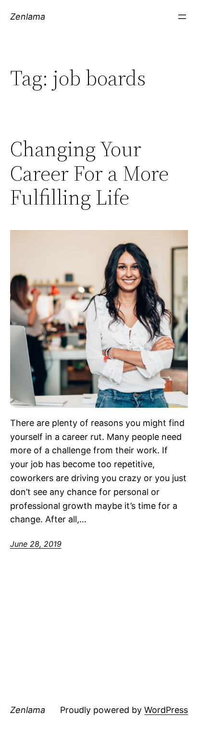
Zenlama (27, 17)
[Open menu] (182, 17)
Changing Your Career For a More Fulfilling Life (89, 173)
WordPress (166, 710)
